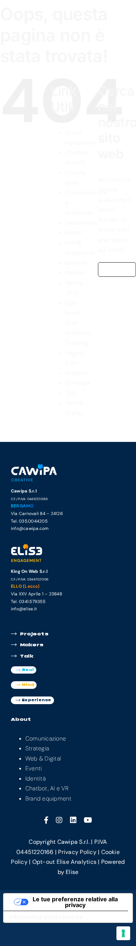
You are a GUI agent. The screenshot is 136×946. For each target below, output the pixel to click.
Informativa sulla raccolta (45, 917)
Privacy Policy (77, 852)
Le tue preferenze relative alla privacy (75, 902)
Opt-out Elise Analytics (64, 862)
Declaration (81, 223)
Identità (76, 263)
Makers (75, 272)
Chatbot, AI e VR (47, 788)
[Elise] (36, 546)
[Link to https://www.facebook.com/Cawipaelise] (46, 820)
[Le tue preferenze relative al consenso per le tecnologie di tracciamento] (123, 933)
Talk (70, 393)
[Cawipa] (36, 466)
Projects (76, 373)
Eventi (73, 232)
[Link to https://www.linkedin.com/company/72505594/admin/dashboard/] (73, 820)
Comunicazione (45, 738)
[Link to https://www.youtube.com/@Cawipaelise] (88, 820)
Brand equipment (48, 798)
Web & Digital (43, 758)
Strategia (77, 383)
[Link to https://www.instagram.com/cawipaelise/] (59, 820)
